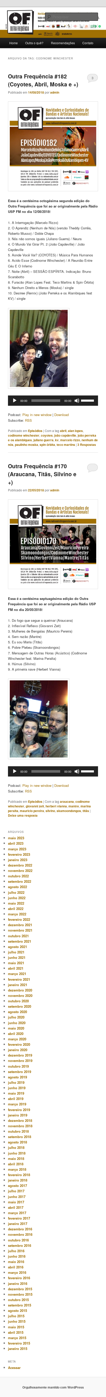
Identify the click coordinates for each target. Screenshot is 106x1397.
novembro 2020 (20, 995)
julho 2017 (16, 1190)
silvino (50, 810)
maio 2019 (16, 1093)
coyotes (47, 435)
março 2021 (17, 973)
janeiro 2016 (17, 1283)
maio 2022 (16, 903)
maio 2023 (16, 837)
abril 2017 (15, 1207)
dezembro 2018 (20, 1120)
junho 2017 (16, 1196)
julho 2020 (16, 1017)
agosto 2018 (17, 1142)
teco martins (66, 444)
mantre (73, 806)
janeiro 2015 (17, 1348)
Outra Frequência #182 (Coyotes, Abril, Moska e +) (43, 80)
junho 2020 (16, 1022)
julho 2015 (16, 1315)
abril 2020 (15, 1033)
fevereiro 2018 (19, 1174)
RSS (28, 420)
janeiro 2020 (17, 1049)
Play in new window (36, 414)
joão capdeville (65, 435)
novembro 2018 (20, 1125)
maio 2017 (16, 1202)
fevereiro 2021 (19, 979)
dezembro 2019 (20, 1055)
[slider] (88, 400)
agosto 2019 (17, 1077)
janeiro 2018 (17, 1180)
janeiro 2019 (17, 1115)
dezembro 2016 (20, 1229)
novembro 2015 (20, 1294)
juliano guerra (43, 440)
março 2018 (17, 1169)
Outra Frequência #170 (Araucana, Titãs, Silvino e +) (42, 474)
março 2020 (17, 1039)
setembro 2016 (19, 1245)
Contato (87, 43)
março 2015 (17, 1337)
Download (61, 414)
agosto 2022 (17, 886)
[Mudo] (77, 400)
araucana (67, 801)
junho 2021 (16, 957)
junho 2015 (16, 1321)
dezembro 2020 (20, 990)
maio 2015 (16, 1326)
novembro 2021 (20, 930)
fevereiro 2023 (19, 854)
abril (63, 430)
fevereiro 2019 (19, 1109)
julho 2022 (16, 892)
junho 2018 (16, 1153)
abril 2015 (15, 1332)
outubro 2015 (18, 1299)
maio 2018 (16, 1158)
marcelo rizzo (70, 440)
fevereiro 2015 (19, 1343)
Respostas (86, 444)
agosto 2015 (17, 1310)
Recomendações (63, 43)
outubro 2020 (18, 1000)
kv (57, 440)
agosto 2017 (17, 1185)
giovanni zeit (35, 806)
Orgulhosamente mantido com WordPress (53, 1387)
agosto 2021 (17, 946)
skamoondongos (69, 810)
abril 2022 (15, 908)
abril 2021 (15, 968)
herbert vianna (56, 806)
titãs (86, 810)
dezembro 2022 (20, 865)
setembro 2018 (19, 1136)
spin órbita (47, 444)
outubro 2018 (18, 1131)
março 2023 (17, 848)
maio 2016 (16, 1261)
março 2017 (17, 1212)
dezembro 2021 (20, 924)
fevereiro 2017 (19, 1218)
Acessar (14, 1367)
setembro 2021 (19, 941)
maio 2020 (16, 1028)
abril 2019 (15, 1098)
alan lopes (75, 430)
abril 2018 (15, 1163)
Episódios (35, 430)
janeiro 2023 (17, 859)
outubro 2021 (18, 935)
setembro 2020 (19, 1006)
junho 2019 (16, 1087)
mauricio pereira (32, 810)
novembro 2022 (20, 870)
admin (54, 92)
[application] (53, 400)
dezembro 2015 (20, 1288)
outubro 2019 (18, 1066)
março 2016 (17, 1272)
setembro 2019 (19, 1071)
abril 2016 (15, 1267)
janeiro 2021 (17, 984)
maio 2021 (16, 962)
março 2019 (17, 1104)
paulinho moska (26, 444)
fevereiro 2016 (19, 1277)
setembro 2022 (19, 881)
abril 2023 (15, 843)
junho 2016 (16, 1256)
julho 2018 (16, 1147)
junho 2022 (16, 897)
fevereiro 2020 (19, 1044)
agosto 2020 (17, 1011)
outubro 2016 (18, 1240)
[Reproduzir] (14, 400)
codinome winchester (23, 435)
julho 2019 (16, 1082)
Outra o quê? (34, 43)
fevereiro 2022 (19, 919)
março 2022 (17, 914)
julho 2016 (16, 1250)
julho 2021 (16, 952)
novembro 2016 (20, 1234)
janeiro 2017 (17, 1223)
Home (13, 43)
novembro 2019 (20, 1060)
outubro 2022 (18, 875)
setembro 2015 (19, 1305)
